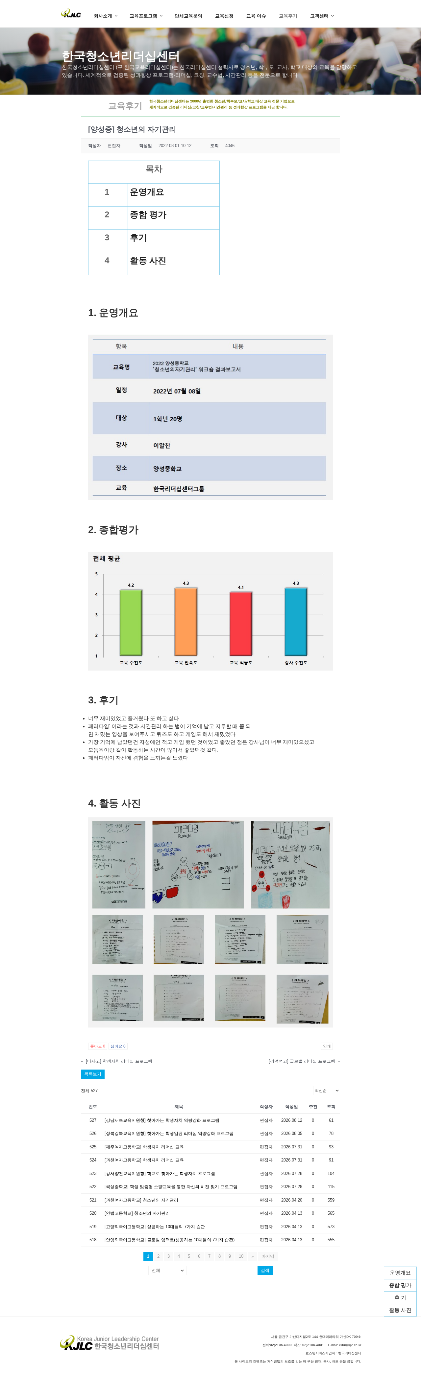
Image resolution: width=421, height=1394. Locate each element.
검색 (265, 1270)
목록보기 (92, 1074)
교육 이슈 (256, 15)
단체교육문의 (188, 15)
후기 (138, 237)
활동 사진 (400, 1310)
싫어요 (118, 1046)
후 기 (400, 1297)
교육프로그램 (143, 15)
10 (241, 1256)
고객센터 (319, 15)
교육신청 (224, 15)
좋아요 (97, 1046)
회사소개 (103, 15)
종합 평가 (400, 1285)
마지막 (267, 1256)
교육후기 (288, 15)
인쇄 (327, 1046)
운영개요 (400, 1272)
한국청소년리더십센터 (121, 56)
